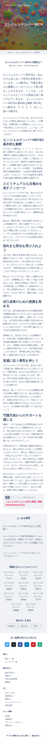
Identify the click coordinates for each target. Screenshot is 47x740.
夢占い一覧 (9, 659)
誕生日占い (25, 626)
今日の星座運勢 (11, 679)
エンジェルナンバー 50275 (38, 585)
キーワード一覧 (11, 662)
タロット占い (10, 693)
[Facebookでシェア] (20, 644)
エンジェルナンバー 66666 (23, 596)
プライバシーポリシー (14, 722)
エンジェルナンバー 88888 (16, 607)
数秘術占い (12, 626)
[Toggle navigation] (9, 10)
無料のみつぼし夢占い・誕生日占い (19, 5)
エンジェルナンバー (24, 52)
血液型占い (9, 696)
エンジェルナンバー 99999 (31, 607)
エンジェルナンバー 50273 (23, 585)
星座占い (8, 676)
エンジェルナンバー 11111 (9, 575)
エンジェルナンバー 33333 (38, 575)
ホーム (10, 52)
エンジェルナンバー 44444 (9, 585)
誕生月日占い (10, 673)
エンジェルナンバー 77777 (38, 596)
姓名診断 (8, 705)
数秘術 (7, 682)
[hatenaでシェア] (26, 644)
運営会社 (8, 725)
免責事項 (8, 719)
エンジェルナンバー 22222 (23, 575)
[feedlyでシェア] (39, 644)
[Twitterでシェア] (7, 644)
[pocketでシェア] (33, 644)
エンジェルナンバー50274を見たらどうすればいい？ (22, 554)
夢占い (36, 626)
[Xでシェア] (13, 644)
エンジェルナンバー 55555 (9, 596)
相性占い (8, 699)
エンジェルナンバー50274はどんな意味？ (22, 527)
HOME (7, 716)
